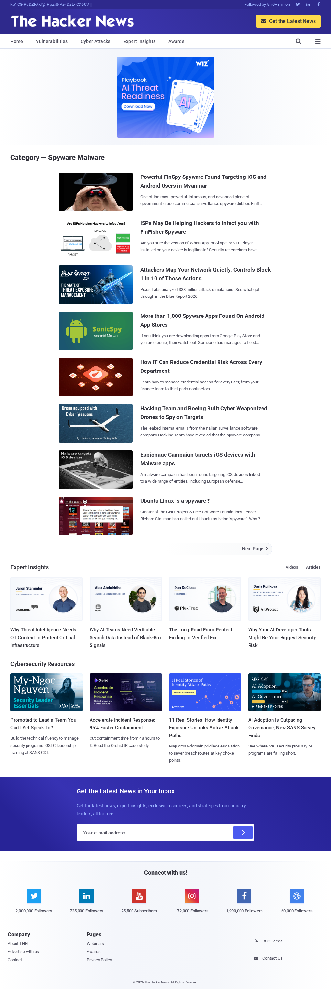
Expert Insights (139, 41)
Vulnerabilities (52, 41)
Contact (15, 959)
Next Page (255, 548)
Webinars (95, 943)
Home (16, 41)
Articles (313, 567)
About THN (18, 943)
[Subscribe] (243, 832)
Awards (176, 41)
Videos (292, 567)
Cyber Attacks (96, 41)
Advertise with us (23, 951)
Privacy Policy (99, 959)
